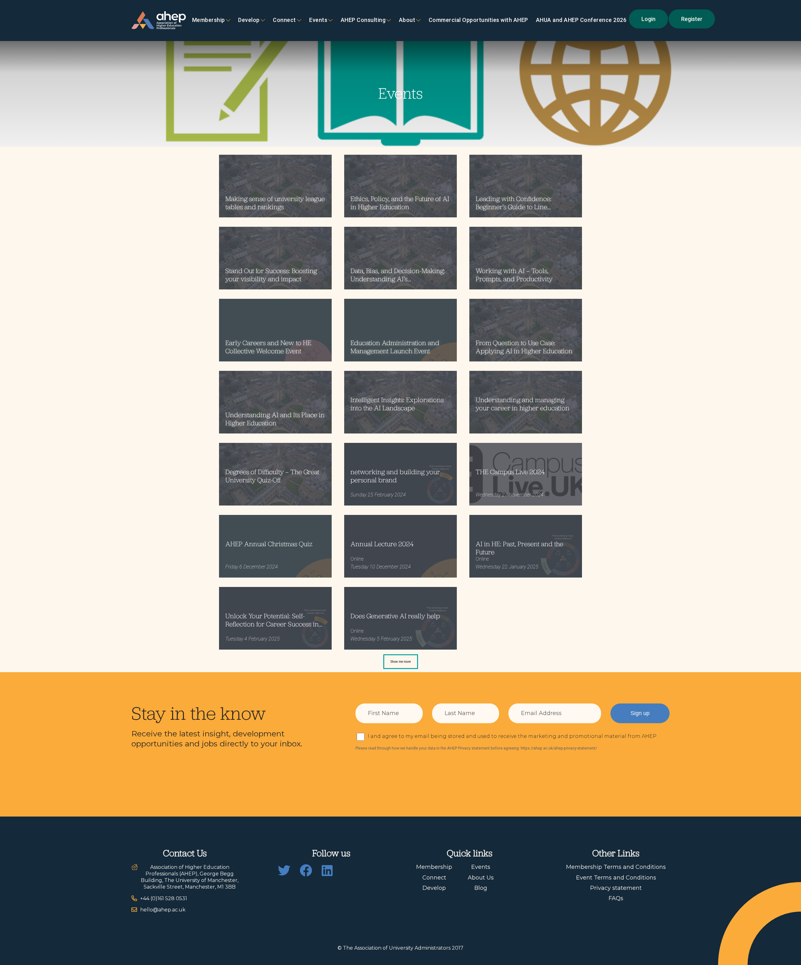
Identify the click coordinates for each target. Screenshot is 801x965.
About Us (481, 877)
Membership (208, 20)
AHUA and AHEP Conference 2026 (581, 20)
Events (318, 20)
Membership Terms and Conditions (616, 867)
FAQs (616, 898)
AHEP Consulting (363, 20)
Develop (249, 20)
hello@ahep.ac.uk (163, 910)
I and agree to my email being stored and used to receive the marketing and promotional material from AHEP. (512, 736)
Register (691, 19)
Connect (434, 877)
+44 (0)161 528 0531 (163, 898)
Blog (480, 888)
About (407, 20)
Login (648, 19)
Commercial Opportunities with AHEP (478, 20)
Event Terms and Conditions (616, 877)
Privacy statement (616, 888)
